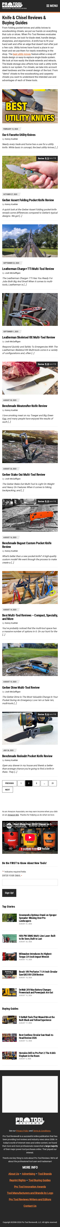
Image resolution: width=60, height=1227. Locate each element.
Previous (9, 783)
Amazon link (13, 815)
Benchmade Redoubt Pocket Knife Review (27, 756)
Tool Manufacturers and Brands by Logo (30, 1193)
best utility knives (22, 54)
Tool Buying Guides (40, 1180)
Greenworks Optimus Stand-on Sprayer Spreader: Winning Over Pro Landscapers (38, 917)
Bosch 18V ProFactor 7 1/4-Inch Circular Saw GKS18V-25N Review (38, 973)
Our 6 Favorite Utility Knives (18, 135)
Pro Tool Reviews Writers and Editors (30, 1199)
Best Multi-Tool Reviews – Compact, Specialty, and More (30, 617)
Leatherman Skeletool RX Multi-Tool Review (28, 337)
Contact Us (30, 1205)
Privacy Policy (22, 1131)
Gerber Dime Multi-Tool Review (20, 687)
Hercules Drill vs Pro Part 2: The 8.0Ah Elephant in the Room (37, 1054)
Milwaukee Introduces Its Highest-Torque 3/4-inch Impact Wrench (35, 955)
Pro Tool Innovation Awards (30, 1186)
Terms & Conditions (42, 1131)
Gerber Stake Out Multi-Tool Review (23, 474)
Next (7, 790)
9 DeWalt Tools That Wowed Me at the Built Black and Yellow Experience (37, 1019)
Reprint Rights (17, 1180)
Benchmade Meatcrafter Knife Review (24, 406)
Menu (53, 6)
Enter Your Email (12, 875)
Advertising (28, 1173)
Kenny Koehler (11, 139)
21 (53, 783)
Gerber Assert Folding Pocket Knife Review (28, 200)
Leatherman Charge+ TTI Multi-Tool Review (28, 269)
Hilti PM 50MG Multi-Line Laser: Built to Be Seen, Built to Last (37, 937)
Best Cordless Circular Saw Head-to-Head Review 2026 (36, 1036)
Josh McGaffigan (13, 273)
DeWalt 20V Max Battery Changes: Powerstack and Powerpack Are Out (36, 991)
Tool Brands (45, 1173)
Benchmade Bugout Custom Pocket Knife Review (26, 544)
